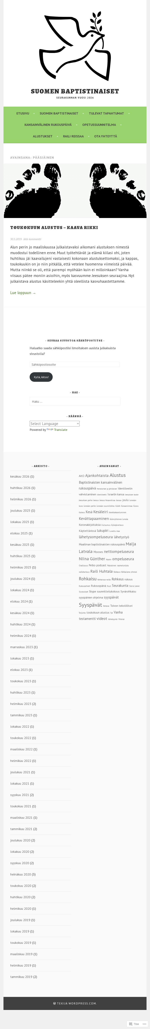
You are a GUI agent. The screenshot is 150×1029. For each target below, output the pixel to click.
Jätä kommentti (32, 239)
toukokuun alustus (98, 612)
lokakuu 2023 (19, 658)
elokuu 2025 (19, 533)
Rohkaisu (88, 579)
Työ (111, 613)
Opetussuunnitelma (99, 124)
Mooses (98, 552)
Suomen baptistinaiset (75, 91)
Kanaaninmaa (126, 506)
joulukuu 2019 (20, 920)
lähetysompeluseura (96, 536)
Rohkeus (118, 579)
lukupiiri (102, 530)
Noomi (108, 559)
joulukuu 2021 (20, 772)
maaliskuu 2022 (21, 749)
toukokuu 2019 (20, 942)
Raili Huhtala (101, 571)
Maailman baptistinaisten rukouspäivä (102, 544)
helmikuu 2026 (20, 499)
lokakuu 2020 (19, 851)
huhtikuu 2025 (20, 556)
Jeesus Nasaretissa (107, 500)
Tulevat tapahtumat (106, 113)
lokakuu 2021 (19, 783)
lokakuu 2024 (19, 590)
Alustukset (42, 136)
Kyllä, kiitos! (41, 377)
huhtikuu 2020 (20, 897)
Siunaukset (83, 591)
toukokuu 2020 (20, 885)
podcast (101, 565)
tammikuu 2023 (21, 715)
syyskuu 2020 (19, 863)
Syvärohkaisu (128, 591)
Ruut (109, 586)
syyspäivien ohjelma (91, 597)
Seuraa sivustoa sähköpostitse (75, 340)
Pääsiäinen (111, 565)
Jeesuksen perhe (85, 500)
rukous (129, 579)
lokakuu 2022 (19, 726)
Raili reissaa (73, 136)
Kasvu (135, 506)
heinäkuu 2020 (20, 874)
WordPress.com (82, 1003)
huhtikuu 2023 (20, 692)
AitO (81, 476)
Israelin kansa (116, 494)
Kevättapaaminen (94, 518)
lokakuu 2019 (19, 931)
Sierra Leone (134, 586)
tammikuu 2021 (21, 829)
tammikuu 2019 (21, 976)
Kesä (89, 512)
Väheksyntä (112, 619)
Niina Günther (92, 558)
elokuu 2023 (19, 669)
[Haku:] (75, 401)
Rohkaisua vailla (104, 579)
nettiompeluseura (119, 551)
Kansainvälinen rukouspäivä (48, 124)
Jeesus (96, 500)
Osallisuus (83, 565)
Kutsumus (106, 525)
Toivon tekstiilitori (121, 605)
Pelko (92, 565)
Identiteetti (102, 494)
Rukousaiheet (84, 586)
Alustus (118, 475)
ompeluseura (123, 558)
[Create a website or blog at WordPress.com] (54, 1003)
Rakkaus (117, 572)
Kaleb (117, 506)
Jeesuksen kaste (131, 494)
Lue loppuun (23, 292)
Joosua (118, 500)
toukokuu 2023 (20, 681)
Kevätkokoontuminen (117, 512)
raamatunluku (123, 565)
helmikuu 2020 (20, 908)
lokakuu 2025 (19, 522)
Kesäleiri (100, 511)
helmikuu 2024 (20, 635)
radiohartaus (84, 572)
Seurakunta (120, 585)
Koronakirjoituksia (90, 524)
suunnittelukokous (108, 591)
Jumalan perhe (90, 506)
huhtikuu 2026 (20, 487)
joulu (125, 500)
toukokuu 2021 (20, 806)
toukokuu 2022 (20, 738)
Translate (60, 429)
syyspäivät (111, 597)
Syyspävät (90, 604)
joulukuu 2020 (20, 840)
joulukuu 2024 (20, 578)
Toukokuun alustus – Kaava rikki (54, 227)
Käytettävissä (87, 531)
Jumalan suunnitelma (106, 506)
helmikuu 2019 (20, 965)
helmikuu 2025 (20, 567)
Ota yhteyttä (105, 136)
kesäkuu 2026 (19, 476)
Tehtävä (106, 606)
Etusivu (22, 113)
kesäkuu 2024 (19, 613)
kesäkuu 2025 (19, 544)
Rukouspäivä (98, 586)
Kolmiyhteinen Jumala (119, 519)
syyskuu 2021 (19, 794)
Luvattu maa (114, 531)
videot (102, 618)
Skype (92, 591)
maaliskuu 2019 (21, 954)
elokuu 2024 (19, 601)
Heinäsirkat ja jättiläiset (107, 488)
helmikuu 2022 (20, 760)
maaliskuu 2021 (21, 817)
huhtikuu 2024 (20, 624)
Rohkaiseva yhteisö (129, 572)
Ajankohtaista (97, 475)
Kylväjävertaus (117, 525)
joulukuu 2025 (20, 510)
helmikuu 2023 (20, 703)
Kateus (82, 512)
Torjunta (82, 613)
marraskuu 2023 (21, 647)
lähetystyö (121, 537)
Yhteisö (121, 619)
